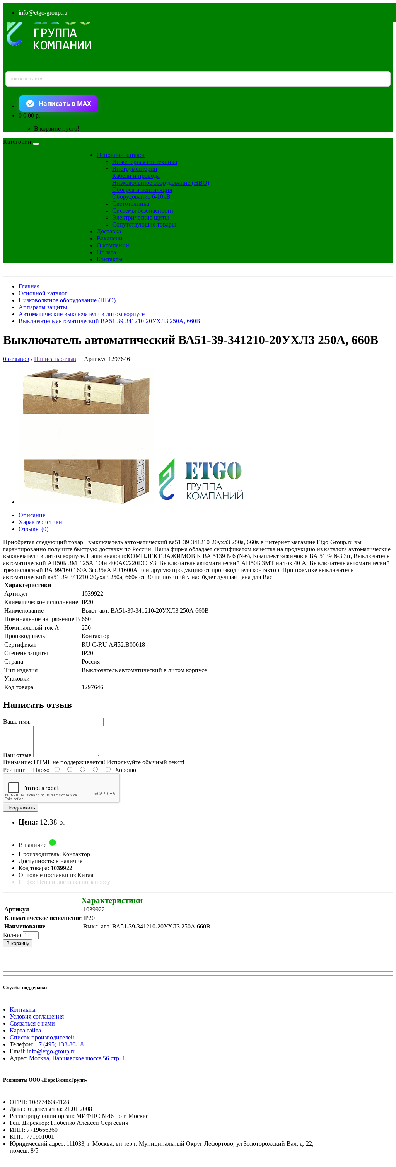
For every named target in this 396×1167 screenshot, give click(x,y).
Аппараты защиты (43, 307)
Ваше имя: (17, 721)
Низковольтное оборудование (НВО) (160, 182)
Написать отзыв (55, 359)
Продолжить (20, 808)
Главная (29, 286)
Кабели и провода (136, 175)
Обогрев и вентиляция (142, 189)
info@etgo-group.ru (43, 12)
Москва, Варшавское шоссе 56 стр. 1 (77, 1058)
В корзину (17, 943)
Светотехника (130, 203)
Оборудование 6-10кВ (141, 196)
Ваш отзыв (17, 755)
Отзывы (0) (33, 529)
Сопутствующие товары (144, 224)
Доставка (109, 231)
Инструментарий (134, 168)
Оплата (106, 252)
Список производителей (42, 1037)
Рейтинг (14, 770)
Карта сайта (25, 1030)
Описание (32, 515)
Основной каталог (121, 155)
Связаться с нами (32, 1023)
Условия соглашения (37, 1016)
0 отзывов (16, 359)
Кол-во (12, 935)
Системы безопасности (142, 210)
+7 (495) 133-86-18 (59, 1044)
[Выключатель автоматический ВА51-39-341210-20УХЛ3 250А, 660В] (137, 502)
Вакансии (110, 238)
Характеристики (40, 522)
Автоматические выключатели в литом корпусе (82, 314)
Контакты (110, 259)
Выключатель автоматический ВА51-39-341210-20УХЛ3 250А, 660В (109, 321)
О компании (113, 245)
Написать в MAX (65, 103)
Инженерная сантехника (144, 161)
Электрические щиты (140, 217)
